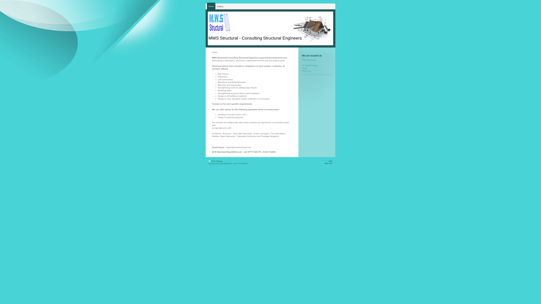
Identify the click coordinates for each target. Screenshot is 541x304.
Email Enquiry (218, 147)
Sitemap (219, 161)
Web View (328, 163)
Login (330, 161)
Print (213, 161)
